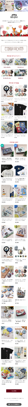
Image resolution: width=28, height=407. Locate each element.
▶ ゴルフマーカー (7, 78)
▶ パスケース (21, 67)
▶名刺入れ (20, 78)
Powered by (12, 400)
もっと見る (14, 391)
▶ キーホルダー (7, 67)
